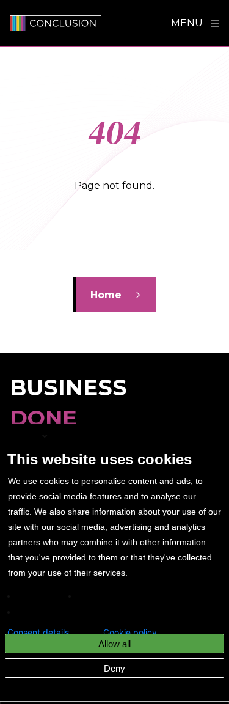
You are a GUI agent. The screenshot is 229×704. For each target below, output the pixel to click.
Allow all (114, 644)
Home (106, 295)
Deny (114, 668)
